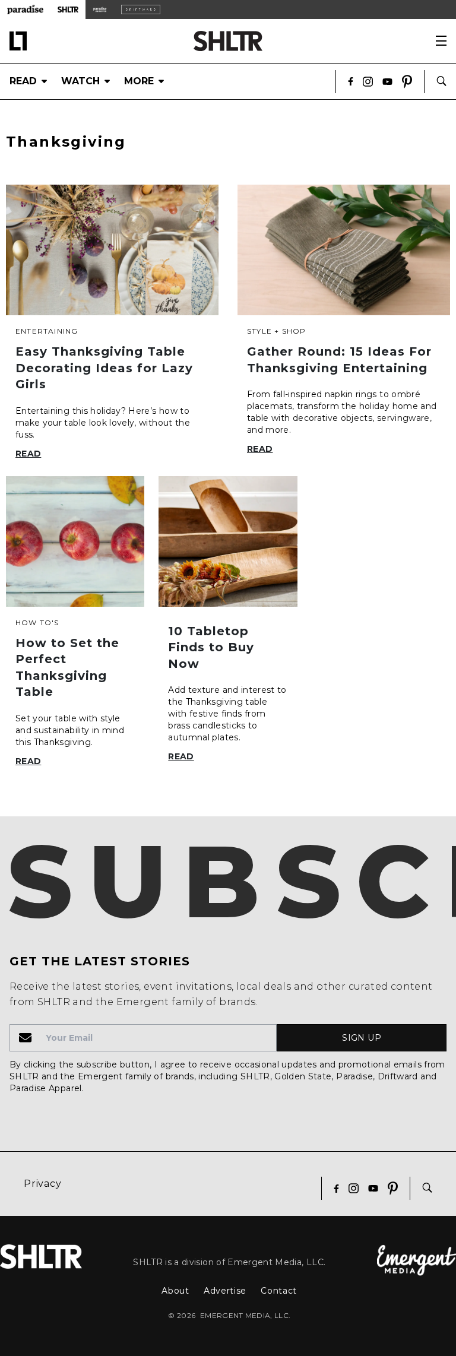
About (175, 1290)
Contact (279, 1290)
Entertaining (46, 331)
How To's (37, 622)
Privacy (43, 1183)
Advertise (225, 1290)
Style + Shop (276, 331)
